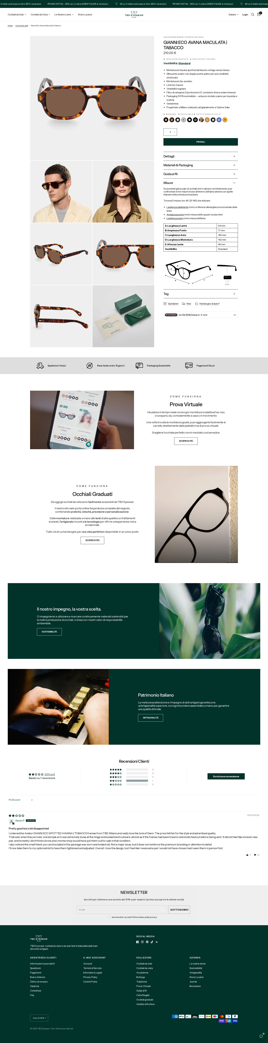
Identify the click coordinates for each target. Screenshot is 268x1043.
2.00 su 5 (50, 774)
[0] (258, 14)
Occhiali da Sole (16, 14)
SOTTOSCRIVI (179, 909)
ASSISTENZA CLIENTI (43, 958)
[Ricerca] (253, 14)
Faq (32, 995)
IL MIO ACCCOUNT (94, 958)
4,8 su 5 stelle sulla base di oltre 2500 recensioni (117, 4)
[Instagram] (142, 942)
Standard (184, 63)
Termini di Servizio (92, 968)
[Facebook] (137, 942)
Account (87, 963)
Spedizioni (35, 968)
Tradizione (141, 981)
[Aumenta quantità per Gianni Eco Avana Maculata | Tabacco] (174, 132)
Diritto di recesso (39, 981)
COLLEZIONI (144, 958)
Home (10, 25)
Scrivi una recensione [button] (226, 776)
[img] (16, 815)
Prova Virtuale (143, 986)
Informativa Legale (92, 972)
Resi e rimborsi (37, 977)
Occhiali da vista (144, 968)
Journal (193, 981)
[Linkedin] (157, 942)
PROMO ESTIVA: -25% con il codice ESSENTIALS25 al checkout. (52, 4)
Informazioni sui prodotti (42, 963)
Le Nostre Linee (63, 14)
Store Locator (85, 14)
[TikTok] (152, 942)
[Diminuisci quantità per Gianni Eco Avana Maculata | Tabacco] (166, 132)
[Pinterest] (147, 942)
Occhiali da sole (21, 25)
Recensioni (195, 986)
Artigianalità (196, 972)
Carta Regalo (143, 995)
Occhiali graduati (144, 999)
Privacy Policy (90, 977)
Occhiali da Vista (39, 14)
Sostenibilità (196, 968)
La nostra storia (197, 963)
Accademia (142, 972)
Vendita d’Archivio (145, 1004)
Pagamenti (35, 972)
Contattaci (35, 990)
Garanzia (34, 986)
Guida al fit (141, 990)
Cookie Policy (90, 981)
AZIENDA (195, 958)
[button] (186, 441)
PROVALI (200, 141)
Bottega (140, 977)
